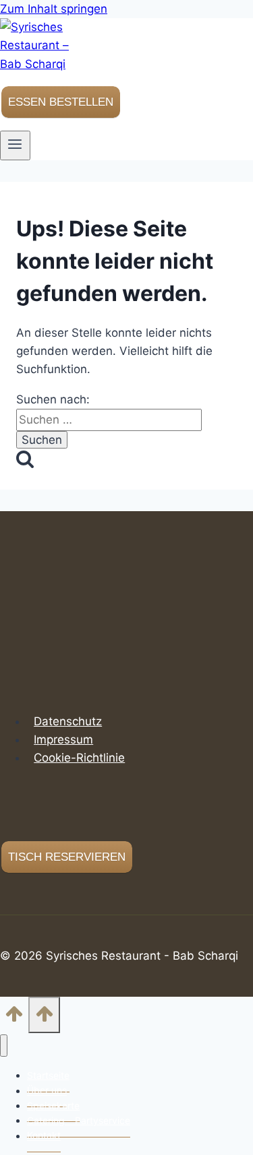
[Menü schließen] (3, 1045)
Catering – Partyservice (78, 1120)
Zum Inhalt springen (53, 8)
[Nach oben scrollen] (14, 1017)
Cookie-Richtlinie (79, 757)
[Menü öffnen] (15, 145)
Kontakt (44, 1136)
